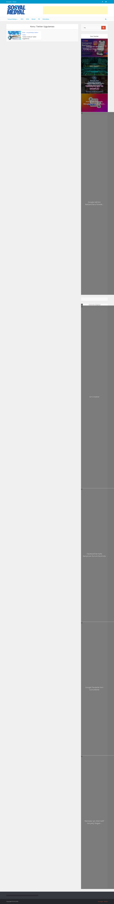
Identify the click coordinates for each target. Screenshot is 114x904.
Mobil (33, 19)
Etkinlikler (46, 19)
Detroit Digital (94, 304)
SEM (27, 19)
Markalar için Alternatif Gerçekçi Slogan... (94, 822)
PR (39, 19)
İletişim (14, 2)
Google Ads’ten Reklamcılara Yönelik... (94, 203)
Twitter (24, 35)
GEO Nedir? (94, 66)
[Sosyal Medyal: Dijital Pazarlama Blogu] (16, 10)
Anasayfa (8, 2)
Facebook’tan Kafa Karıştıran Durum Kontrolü (94, 555)
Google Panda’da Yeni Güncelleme (94, 688)
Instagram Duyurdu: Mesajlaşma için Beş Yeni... (94, 102)
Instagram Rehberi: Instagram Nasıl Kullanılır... (94, 47)
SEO (22, 19)
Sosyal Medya (12, 19)
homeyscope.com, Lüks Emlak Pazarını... (94, 84)
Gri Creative (94, 397)
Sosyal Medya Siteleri (32, 32)
